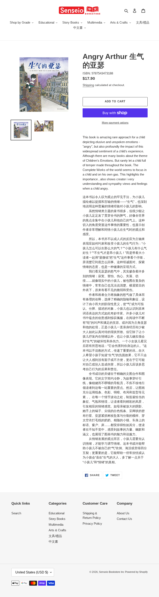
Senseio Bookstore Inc (111, 572)
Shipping (88, 85)
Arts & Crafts (57, 530)
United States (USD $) (31, 572)
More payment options (115, 122)
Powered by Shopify (136, 572)
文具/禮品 (55, 536)
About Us (123, 513)
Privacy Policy (92, 523)
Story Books (57, 519)
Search (16, 513)
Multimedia (56, 524)
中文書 (53, 541)
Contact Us (124, 519)
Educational (56, 513)
